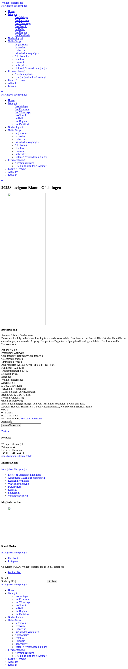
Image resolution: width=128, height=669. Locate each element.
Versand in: (7, 388)
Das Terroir (21, 605)
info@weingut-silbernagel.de (16, 456)
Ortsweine (20, 626)
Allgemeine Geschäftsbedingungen (26, 477)
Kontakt (12, 489)
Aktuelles (13, 661)
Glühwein (20, 640)
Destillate (19, 637)
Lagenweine (21, 623)
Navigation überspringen (14, 5)
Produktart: (7, 352)
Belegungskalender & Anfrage (31, 655)
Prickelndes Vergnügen (27, 632)
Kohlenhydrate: (9, 397)
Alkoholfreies (22, 635)
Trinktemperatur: (10, 370)
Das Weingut (21, 596)
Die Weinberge (22, 602)
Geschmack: (8, 358)
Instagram (13, 561)
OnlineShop (14, 620)
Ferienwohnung (16, 649)
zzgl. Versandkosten (31, 418)
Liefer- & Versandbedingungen (24, 474)
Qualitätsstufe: (9, 355)
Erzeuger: (6, 376)
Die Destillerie (22, 614)
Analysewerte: (9, 364)
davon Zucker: (9, 400)
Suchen (52, 581)
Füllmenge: (7, 367)
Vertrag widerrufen (18, 495)
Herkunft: (6, 373)
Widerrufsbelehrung (18, 483)
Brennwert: (7, 394)
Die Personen (22, 599)
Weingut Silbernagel (12, 2)
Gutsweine (20, 629)
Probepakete (21, 643)
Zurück (5, 431)
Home (11, 590)
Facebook (13, 558)
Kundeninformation (18, 480)
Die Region (21, 611)
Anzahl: (5, 421)
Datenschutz (14, 486)
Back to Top (14, 572)
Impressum (14, 492)
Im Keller (20, 608)
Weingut (12, 593)
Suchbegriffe (8, 581)
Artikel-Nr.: (7, 349)
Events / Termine (17, 658)
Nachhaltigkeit (15, 617)
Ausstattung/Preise (24, 652)
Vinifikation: (8, 361)
